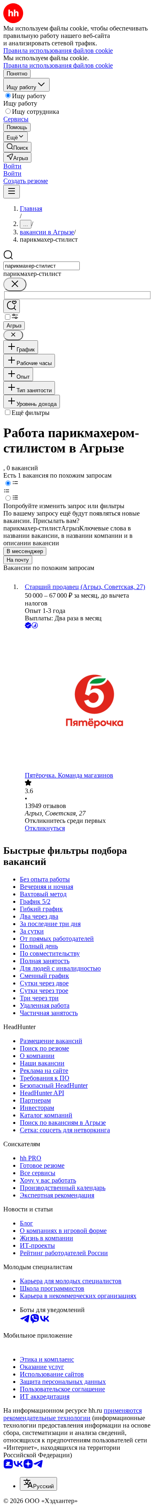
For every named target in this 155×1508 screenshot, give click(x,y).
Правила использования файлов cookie (58, 65)
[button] (12, 166)
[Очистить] (14, 284)
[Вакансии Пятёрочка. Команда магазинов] (86, 701)
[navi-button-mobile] (11, 191)
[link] (17, 147)
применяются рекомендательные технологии (72, 1414)
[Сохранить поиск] (11, 306)
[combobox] (41, 266)
